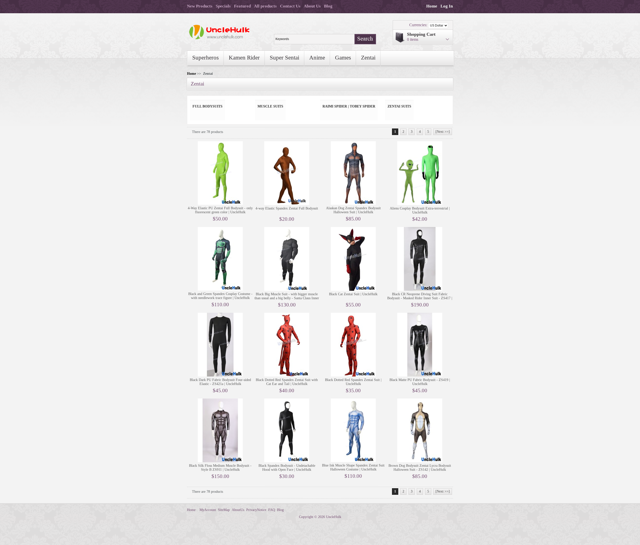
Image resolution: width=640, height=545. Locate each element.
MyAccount (208, 510)
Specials (223, 6)
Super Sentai (284, 57)
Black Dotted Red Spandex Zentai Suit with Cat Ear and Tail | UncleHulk (287, 382)
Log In (446, 6)
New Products (199, 6)
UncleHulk (333, 517)
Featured (242, 6)
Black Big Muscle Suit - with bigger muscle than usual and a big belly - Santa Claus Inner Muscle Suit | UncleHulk (286, 298)
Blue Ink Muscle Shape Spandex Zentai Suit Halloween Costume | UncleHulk (353, 467)
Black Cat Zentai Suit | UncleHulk (353, 294)
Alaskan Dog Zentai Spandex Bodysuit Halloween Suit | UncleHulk (353, 210)
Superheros (205, 57)
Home (431, 6)
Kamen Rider (244, 57)
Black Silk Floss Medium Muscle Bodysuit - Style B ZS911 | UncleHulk (220, 468)
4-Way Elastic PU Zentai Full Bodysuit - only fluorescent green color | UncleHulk (220, 210)
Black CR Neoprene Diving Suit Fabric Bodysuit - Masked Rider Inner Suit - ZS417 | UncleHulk (419, 298)
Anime (317, 57)
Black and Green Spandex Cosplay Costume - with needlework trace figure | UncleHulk (220, 296)
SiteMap (224, 510)
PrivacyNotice (256, 510)
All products (265, 6)
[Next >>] (443, 132)
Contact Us (290, 6)
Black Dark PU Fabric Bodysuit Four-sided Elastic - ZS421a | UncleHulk (220, 382)
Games (343, 57)
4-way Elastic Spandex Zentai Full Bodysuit (287, 208)
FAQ (271, 510)
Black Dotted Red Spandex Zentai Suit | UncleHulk (353, 382)
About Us (312, 6)
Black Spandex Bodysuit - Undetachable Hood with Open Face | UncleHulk (286, 468)
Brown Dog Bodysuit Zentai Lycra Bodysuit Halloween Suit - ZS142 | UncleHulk (419, 468)
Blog (328, 6)
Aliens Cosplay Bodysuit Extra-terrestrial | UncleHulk (420, 210)
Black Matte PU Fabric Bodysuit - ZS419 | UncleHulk (420, 382)
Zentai (368, 57)
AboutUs (238, 510)
